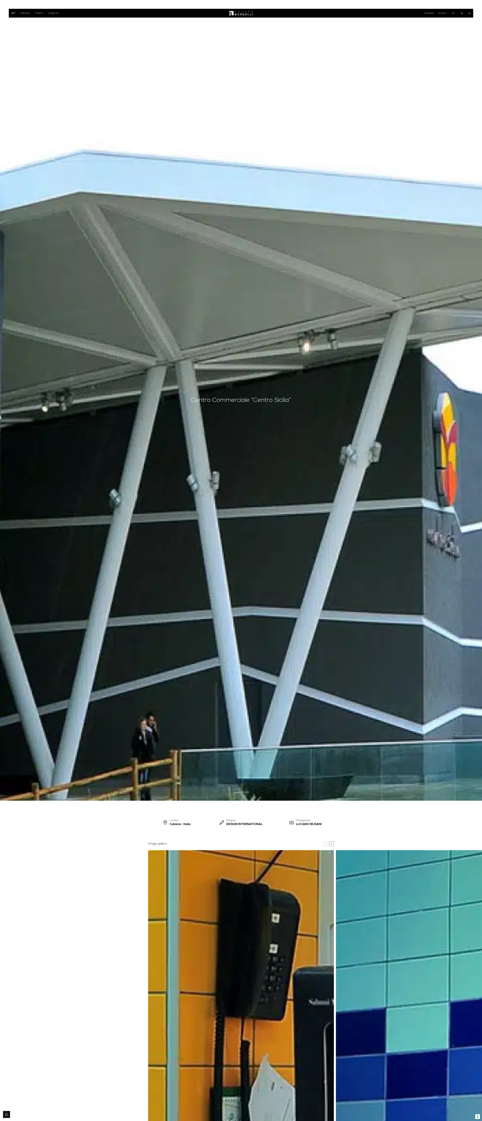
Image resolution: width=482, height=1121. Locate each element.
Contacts (442, 13)
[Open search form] (462, 13)
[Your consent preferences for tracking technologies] (477, 1116)
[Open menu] (13, 13)
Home (11, 24)
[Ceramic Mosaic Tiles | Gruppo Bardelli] (241, 13)
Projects (17, 24)
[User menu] (469, 13)
